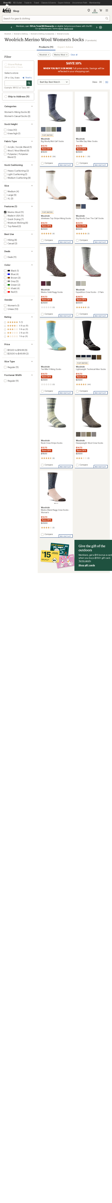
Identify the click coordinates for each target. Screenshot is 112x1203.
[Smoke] (48, 129)
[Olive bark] (53, 129)
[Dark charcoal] (78, 434)
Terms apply (85, 561)
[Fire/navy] (83, 357)
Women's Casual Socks (15, 116)
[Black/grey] (83, 129)
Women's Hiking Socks (15, 112)
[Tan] (83, 283)
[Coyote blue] (43, 129)
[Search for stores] (29, 83)
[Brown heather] (48, 283)
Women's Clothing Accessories (42, 34)
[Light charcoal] (83, 434)
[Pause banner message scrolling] (100, 27)
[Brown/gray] (99, 357)
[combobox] (56, 18)
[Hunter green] (88, 434)
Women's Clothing (21, 34)
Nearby (28, 77)
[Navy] (88, 357)
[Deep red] (43, 283)
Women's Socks (63, 34)
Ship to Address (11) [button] (18, 96)
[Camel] (94, 357)
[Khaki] (78, 206)
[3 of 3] (57, 503)
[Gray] (78, 283)
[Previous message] (11, 27)
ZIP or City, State (12, 78)
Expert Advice (65, 47)
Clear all (74, 55)
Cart (101, 10)
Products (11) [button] (46, 47)
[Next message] (96, 27)
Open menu (107, 10)
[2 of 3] (56, 503)
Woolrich (7, 34)
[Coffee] (78, 357)
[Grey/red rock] (78, 129)
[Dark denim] (59, 129)
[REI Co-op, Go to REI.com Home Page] (6, 10)
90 (106, 81)
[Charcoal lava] (94, 434)
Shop (16, 10)
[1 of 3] (55, 503)
